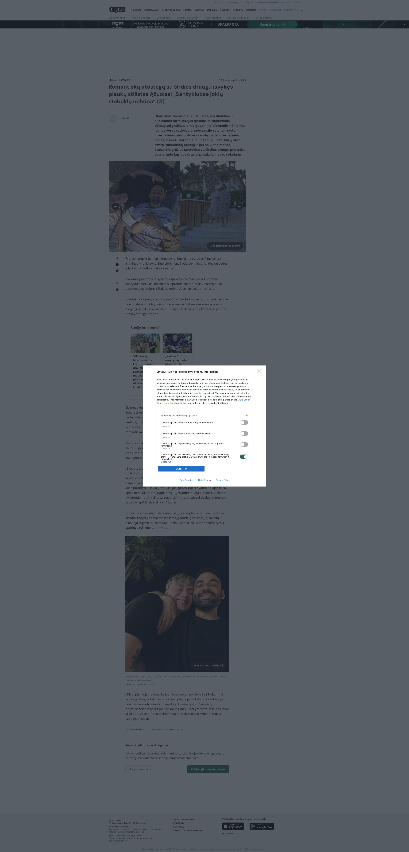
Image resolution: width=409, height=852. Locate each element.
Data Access (204, 480)
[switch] (244, 422)
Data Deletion (186, 480)
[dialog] (204, 426)
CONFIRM (181, 469)
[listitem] (204, 415)
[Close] (260, 372)
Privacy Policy (223, 480)
